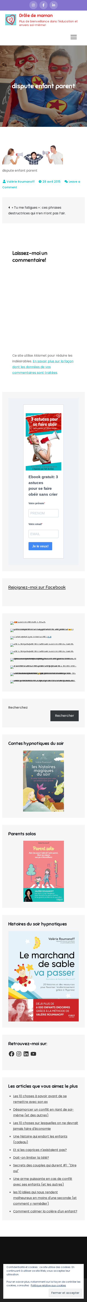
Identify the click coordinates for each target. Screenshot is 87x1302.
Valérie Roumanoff (21, 182)
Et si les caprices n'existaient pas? (40, 1149)
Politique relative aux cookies (48, 1285)
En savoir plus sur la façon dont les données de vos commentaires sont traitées (42, 367)
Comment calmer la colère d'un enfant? (45, 1211)
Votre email (35, 524)
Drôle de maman (36, 15)
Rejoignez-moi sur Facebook (37, 587)
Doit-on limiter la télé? (31, 1157)
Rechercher (64, 715)
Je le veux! (40, 546)
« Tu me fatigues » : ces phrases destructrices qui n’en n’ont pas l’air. (37, 210)
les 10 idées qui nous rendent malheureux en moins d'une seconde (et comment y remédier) (45, 1198)
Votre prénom (36, 503)
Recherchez (18, 707)
